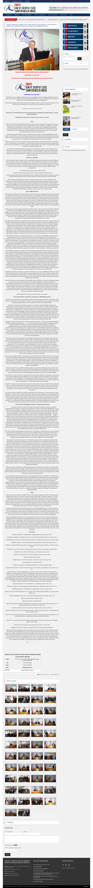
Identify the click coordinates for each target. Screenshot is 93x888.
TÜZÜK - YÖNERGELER (39, 14)
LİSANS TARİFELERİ (52, 14)
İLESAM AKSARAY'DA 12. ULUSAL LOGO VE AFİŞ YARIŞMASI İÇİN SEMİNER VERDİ (64, 19)
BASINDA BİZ (63, 14)
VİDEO (71, 14)
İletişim (27, 1)
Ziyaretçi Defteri (17, 1)
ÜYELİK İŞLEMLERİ (27, 14)
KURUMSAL (9, 14)
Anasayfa (7, 1)
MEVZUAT (17, 14)
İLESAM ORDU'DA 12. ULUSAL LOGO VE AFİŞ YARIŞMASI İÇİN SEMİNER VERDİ (22, 19)
